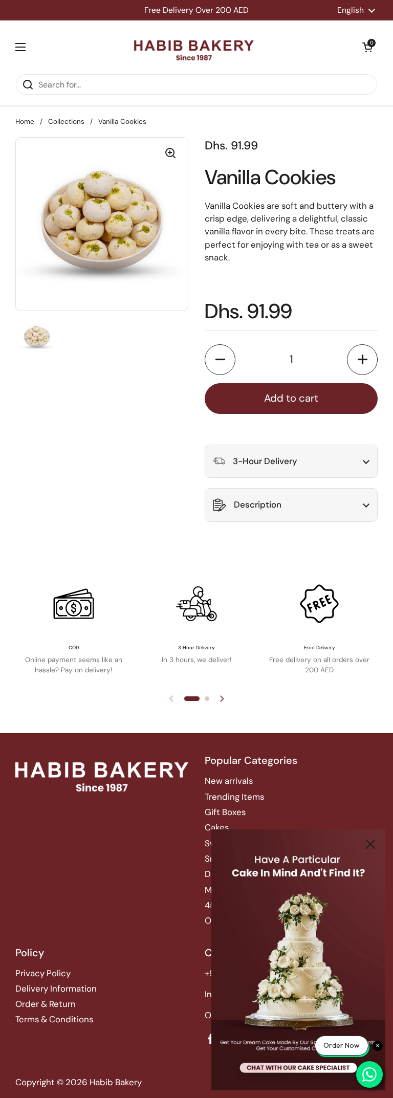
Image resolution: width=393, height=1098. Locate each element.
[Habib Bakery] (194, 47)
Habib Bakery (116, 1082)
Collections (66, 121)
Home (24, 121)
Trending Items (234, 796)
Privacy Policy (43, 973)
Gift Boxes (225, 812)
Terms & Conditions (54, 1019)
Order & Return (45, 1003)
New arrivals (229, 780)
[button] (367, 47)
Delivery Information (56, 988)
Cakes (217, 827)
